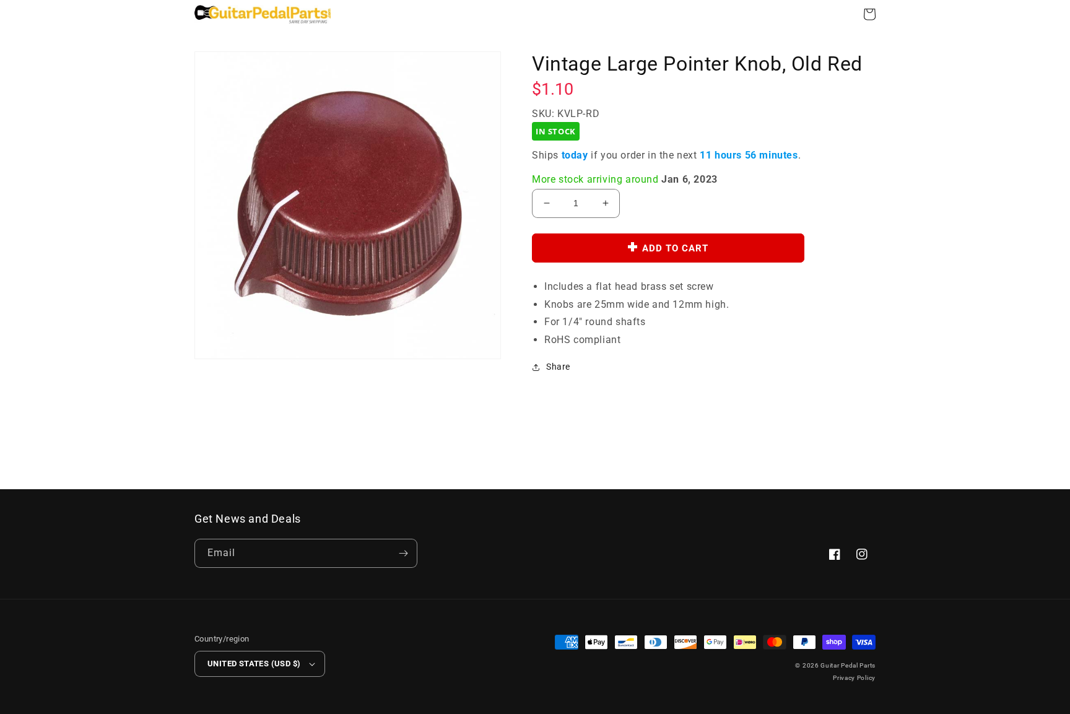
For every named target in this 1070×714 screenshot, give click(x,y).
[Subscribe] (403, 553)
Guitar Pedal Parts (848, 665)
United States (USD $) (253, 663)
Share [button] (558, 367)
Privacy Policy (854, 677)
